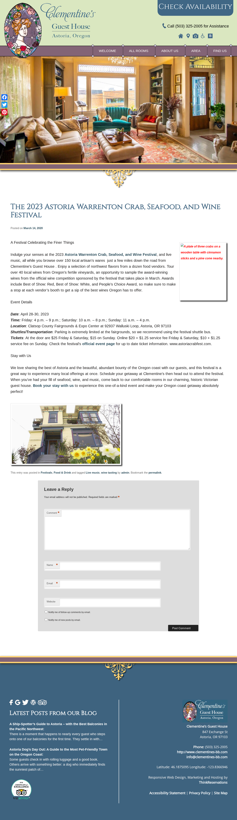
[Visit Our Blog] (210, 36)
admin (125, 472)
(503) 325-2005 (189, 26)
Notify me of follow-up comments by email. (69, 612)
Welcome (107, 51)
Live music (93, 472)
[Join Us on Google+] (17, 702)
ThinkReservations (213, 782)
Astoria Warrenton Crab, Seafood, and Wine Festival (111, 254)
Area (195, 51)
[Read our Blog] (33, 702)
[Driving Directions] (188, 36)
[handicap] (203, 36)
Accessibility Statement (167, 793)
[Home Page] (180, 36)
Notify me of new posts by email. (64, 620)
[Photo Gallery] (195, 36)
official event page (98, 344)
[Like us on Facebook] (11, 702)
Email (52, 583)
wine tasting (109, 472)
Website (51, 601)
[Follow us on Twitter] (25, 702)
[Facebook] (4, 97)
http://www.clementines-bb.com (202, 752)
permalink (154, 472)
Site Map (221, 793)
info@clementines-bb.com (207, 757)
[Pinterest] (4, 112)
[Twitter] (4, 104)
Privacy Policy (199, 793)
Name (52, 565)
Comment (53, 513)
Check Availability (195, 7)
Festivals (46, 472)
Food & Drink (62, 472)
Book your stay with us (53, 386)
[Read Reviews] (42, 702)
